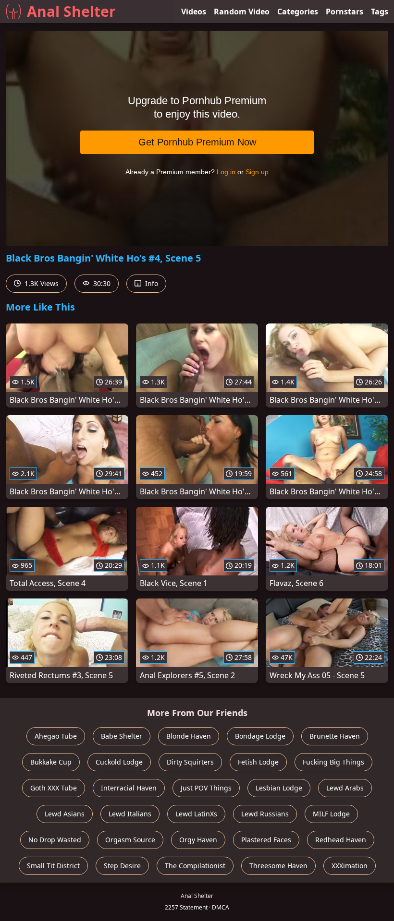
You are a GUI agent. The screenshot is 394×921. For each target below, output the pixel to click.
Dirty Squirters (190, 761)
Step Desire (122, 865)
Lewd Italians (130, 813)
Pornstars (344, 11)
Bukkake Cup (51, 761)
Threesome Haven (278, 865)
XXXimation (350, 865)
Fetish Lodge (258, 761)
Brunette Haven (334, 736)
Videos (193, 11)
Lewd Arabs (345, 787)
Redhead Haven (340, 839)
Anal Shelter (71, 11)
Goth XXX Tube (53, 787)
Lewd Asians (65, 813)
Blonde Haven (188, 736)
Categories (297, 11)
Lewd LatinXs (196, 813)
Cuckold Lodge (119, 761)
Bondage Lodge (260, 736)
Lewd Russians (265, 813)
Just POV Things (206, 787)
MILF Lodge (331, 813)
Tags (379, 11)
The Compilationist (195, 865)
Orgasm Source (130, 839)
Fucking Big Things (333, 761)
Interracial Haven (129, 787)
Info (150, 283)
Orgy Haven (198, 839)
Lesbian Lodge (279, 787)
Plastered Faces (266, 839)
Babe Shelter (121, 736)
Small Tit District (53, 865)
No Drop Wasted (54, 839)
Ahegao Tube (56, 736)
